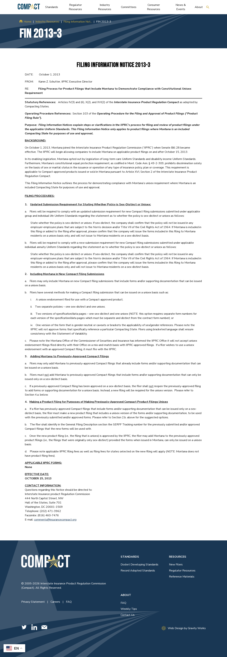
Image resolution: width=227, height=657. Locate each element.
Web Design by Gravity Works (187, 628)
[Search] (207, 7)
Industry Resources (47, 22)
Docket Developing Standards (139, 564)
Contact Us (128, 615)
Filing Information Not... (77, 22)
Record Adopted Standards (138, 571)
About (126, 595)
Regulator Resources (182, 571)
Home (27, 22)
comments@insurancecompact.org (55, 520)
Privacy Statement (33, 602)
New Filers (176, 564)
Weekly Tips (129, 609)
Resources (177, 557)
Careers (56, 602)
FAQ (69, 602)
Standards (130, 557)
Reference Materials (181, 577)
